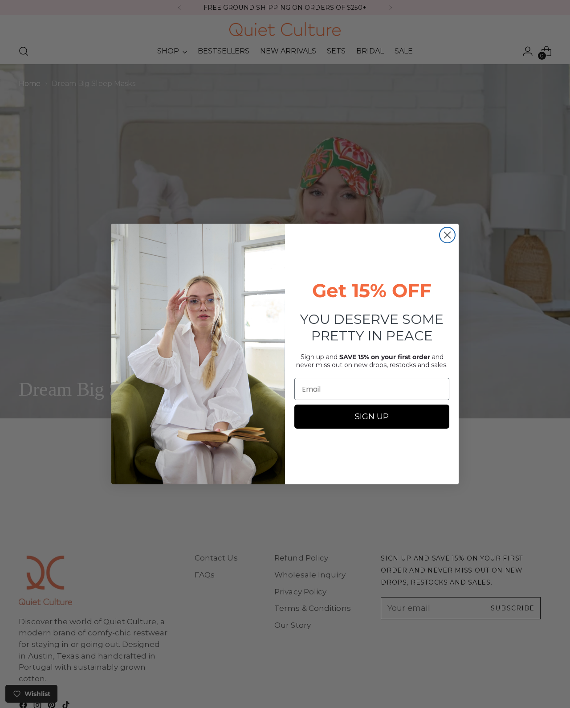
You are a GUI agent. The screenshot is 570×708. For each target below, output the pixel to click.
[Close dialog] (447, 235)
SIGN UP (372, 417)
